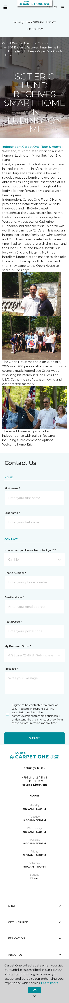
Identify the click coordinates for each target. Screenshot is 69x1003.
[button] (48, 7)
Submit (34, 738)
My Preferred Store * (17, 646)
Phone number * (15, 573)
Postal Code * (13, 621)
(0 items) (62, 7)
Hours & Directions (34, 784)
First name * (12, 488)
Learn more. (50, 983)
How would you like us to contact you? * (30, 550)
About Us (15, 954)
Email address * (14, 597)
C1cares (43, 43)
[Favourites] (55, 7)
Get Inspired (18, 922)
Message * (11, 668)
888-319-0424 (34, 29)
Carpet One (10, 43)
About (28, 43)
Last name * (12, 513)
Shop (12, 906)
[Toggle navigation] (5, 7)
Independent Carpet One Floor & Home (31, 147)
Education (16, 938)
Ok (34, 989)
